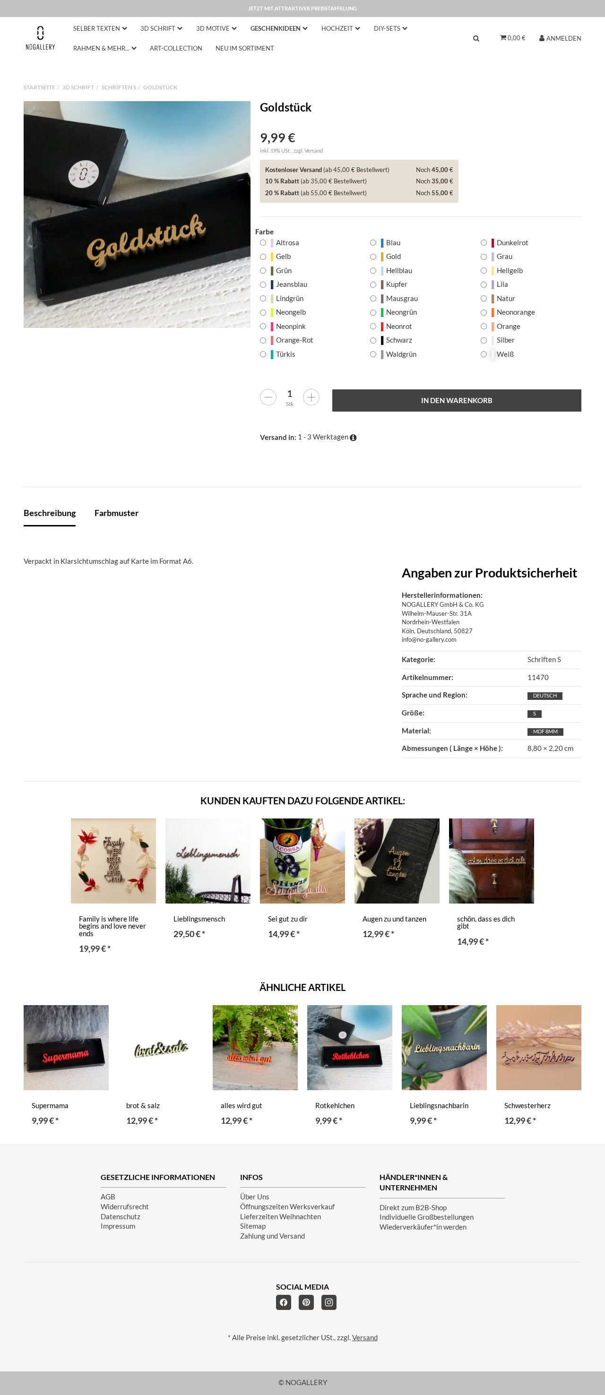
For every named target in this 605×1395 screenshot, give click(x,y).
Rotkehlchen (334, 1106)
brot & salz (143, 1106)
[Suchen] (476, 38)
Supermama (50, 1106)
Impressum (118, 1226)
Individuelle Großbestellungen (427, 1217)
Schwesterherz (527, 1106)
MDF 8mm (545, 731)
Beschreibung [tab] (50, 513)
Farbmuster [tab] (116, 513)
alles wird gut (241, 1106)
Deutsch (545, 695)
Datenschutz (120, 1217)
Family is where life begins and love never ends (112, 926)
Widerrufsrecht (125, 1207)
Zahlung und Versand (272, 1236)
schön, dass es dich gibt (486, 922)
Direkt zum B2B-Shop (413, 1208)
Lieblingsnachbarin (439, 1106)
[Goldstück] (137, 214)
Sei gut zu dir (288, 919)
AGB (108, 1197)
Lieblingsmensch (199, 919)
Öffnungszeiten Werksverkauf (287, 1207)
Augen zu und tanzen (394, 919)
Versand (313, 150)
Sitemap (253, 1226)
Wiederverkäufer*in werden (423, 1227)
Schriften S (544, 659)
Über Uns (254, 1197)
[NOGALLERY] (40, 38)
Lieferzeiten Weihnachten (280, 1217)
